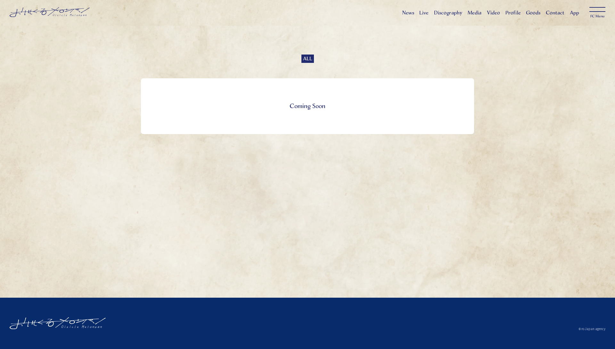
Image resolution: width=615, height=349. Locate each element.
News (408, 13)
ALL (307, 58)
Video (493, 13)
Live (424, 13)
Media (474, 13)
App (574, 13)
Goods (533, 13)
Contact (555, 13)
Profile (513, 13)
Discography (448, 13)
